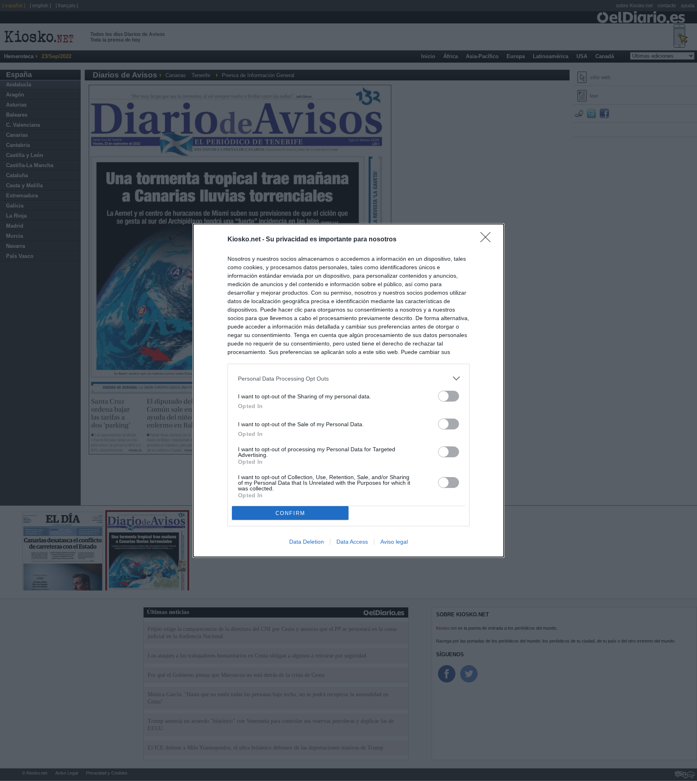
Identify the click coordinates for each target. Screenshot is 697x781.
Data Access (352, 541)
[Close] (488, 239)
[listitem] (348, 378)
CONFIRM (290, 513)
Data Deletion (306, 541)
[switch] (448, 396)
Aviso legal (394, 541)
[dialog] (348, 390)
